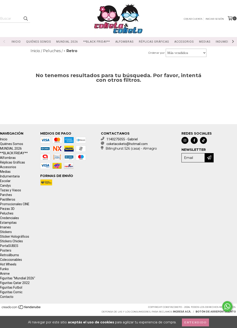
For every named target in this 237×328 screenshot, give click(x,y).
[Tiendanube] (21, 308)
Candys (5, 185)
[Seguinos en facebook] (194, 140)
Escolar (5, 181)
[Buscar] (25, 18)
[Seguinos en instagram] (184, 140)
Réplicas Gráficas (154, 41)
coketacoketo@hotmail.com (127, 144)
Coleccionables (11, 260)
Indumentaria (10, 176)
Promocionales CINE (14, 204)
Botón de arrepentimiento (216, 311)
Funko (4, 269)
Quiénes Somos (38, 41)
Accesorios (184, 41)
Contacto (6, 297)
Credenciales (9, 218)
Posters (5, 250)
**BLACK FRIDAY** (96, 41)
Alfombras (124, 41)
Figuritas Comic (11, 292)
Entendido (195, 322)
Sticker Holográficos (14, 236)
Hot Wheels (8, 264)
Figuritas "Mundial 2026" (17, 278)
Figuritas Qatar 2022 (15, 283)
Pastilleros (7, 199)
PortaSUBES (9, 246)
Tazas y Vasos (10, 190)
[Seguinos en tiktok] (203, 140)
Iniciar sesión (215, 18)
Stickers (6, 232)
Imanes (5, 227)
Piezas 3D (7, 209)
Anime (5, 273)
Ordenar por (156, 52)
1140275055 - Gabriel (122, 139)
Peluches (6, 213)
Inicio (16, 41)
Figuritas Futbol (11, 287)
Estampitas (8, 222)
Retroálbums (9, 255)
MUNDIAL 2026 (67, 41)
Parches (6, 195)
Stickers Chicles (11, 241)
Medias (204, 41)
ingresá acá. (182, 311)
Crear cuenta (193, 18)
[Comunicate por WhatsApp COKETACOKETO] (227, 306)
